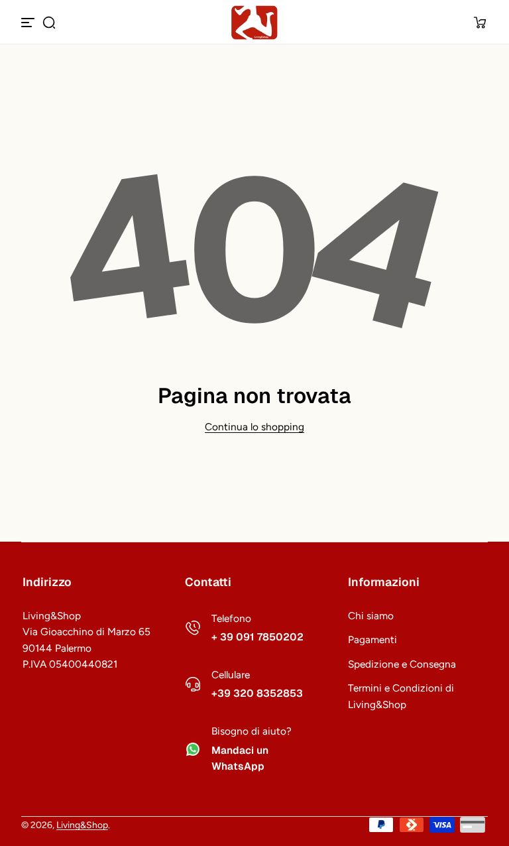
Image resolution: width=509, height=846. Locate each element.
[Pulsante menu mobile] (29, 22)
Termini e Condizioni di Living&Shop (401, 696)
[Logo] (254, 22)
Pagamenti (372, 639)
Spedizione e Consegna (402, 664)
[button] (49, 22)
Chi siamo (371, 615)
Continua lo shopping (254, 426)
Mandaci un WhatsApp (239, 759)
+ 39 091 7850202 (257, 637)
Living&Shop (82, 824)
